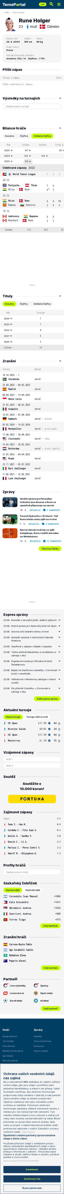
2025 (7, 150)
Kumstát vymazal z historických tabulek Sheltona (32, 639)
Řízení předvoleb (32, 1188)
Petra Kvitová (9, 1046)
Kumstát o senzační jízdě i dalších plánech (34, 620)
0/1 (26, 150)
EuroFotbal (16, 1000)
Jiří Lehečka (8, 1041)
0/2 (26, 155)
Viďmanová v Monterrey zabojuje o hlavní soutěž (33, 681)
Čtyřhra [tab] (24, 136)
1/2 (26, 161)
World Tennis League (24, 174)
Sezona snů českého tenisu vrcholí (30, 631)
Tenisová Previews (42, 1041)
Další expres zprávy (47, 698)
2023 (7, 155)
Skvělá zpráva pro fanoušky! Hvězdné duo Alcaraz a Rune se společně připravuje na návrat (38, 502)
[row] (32, 150)
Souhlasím (32, 1169)
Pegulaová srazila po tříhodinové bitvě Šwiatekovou (31, 663)
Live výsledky (18, 985)
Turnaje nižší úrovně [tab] (37, 716)
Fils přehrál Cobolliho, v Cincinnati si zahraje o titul (30, 690)
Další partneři (51, 1008)
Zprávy (44, 985)
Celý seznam (51, 967)
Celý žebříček (50, 925)
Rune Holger (19, 12)
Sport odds (46, 993)
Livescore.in (17, 993)
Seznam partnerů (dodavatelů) (21, 1160)
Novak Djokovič (10, 1036)
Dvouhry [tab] (9, 303)
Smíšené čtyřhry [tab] (42, 136)
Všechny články (50, 548)
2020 (6, 341)
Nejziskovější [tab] (13, 890)
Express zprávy (41, 1051)
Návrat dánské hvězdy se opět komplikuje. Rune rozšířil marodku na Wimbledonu (39, 533)
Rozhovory (39, 1046)
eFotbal (44, 1000)
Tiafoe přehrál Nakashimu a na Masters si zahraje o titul (33, 654)
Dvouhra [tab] (9, 136)
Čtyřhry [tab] (24, 303)
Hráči (7, 12)
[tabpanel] (32, 187)
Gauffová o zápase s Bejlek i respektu (31, 646)
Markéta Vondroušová (13, 1051)
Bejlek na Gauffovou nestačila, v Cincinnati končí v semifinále (34, 672)
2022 (7, 161)
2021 (6, 336)
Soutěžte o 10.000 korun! (32, 786)
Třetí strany (28, 1131)
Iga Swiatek (8, 1056)
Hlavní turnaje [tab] (13, 716)
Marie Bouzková (10, 1060)
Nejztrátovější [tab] (33, 890)
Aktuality (35, 510)
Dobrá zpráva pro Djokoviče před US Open (34, 626)
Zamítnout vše (32, 1178)
